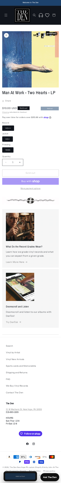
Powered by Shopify (17, 471)
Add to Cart (20, 476)
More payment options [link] (31, 188)
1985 (9, 150)
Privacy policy (49, 471)
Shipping (5, 112)
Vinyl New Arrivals (15, 359)
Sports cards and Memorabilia (21, 366)
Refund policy (35, 471)
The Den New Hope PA (19, 467)
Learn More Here (15, 262)
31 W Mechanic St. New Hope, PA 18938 (24, 409)
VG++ (9, 129)
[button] (6, 15)
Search (9, 346)
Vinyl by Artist (13, 352)
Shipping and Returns (17, 372)
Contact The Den (14, 392)
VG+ (9, 140)
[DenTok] (41, 15)
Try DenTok (12, 322)
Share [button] (8, 100)
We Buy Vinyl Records (17, 385)
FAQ (8, 379)
